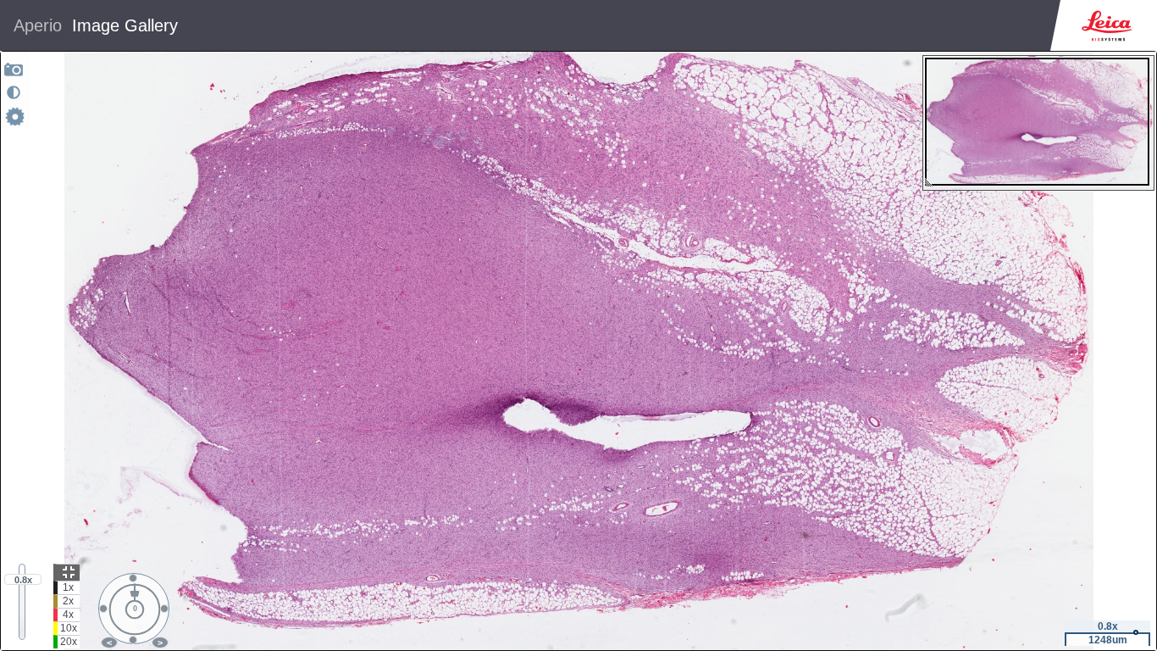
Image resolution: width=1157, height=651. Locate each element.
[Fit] (66, 572)
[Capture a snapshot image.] (14, 69)
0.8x (23, 580)
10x (68, 628)
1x (68, 587)
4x (68, 614)
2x (68, 601)
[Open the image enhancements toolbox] (13, 92)
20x (68, 642)
